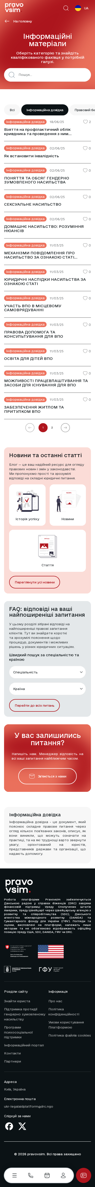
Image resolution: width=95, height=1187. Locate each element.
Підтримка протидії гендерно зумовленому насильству (24, 1014)
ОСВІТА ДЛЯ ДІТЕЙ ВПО (28, 359)
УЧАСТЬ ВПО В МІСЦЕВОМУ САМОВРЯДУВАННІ (32, 308)
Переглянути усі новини (34, 582)
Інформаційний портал (24, 1045)
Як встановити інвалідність (31, 156)
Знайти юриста (17, 1001)
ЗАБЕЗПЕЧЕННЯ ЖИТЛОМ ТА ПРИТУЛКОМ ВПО (34, 409)
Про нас (55, 1001)
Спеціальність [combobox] (25, 672)
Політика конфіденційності (63, 1011)
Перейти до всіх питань (34, 705)
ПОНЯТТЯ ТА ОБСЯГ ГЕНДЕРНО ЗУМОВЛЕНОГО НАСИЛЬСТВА (36, 180)
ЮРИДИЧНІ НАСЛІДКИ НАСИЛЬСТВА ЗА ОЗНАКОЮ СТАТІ (45, 281)
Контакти (12, 1053)
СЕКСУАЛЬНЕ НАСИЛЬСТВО (32, 204)
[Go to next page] (65, 427)
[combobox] (53, 75)
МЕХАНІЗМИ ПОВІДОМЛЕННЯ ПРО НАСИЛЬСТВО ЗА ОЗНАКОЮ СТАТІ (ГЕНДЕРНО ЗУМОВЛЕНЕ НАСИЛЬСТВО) (45, 255)
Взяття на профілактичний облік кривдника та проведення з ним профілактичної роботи (37, 132)
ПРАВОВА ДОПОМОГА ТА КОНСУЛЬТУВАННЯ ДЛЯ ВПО (33, 334)
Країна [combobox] (19, 689)
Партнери (12, 1061)
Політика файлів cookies (69, 1035)
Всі (12, 110)
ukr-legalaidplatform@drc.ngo (28, 1106)
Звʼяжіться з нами (52, 776)
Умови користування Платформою (66, 1024)
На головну (22, 21)
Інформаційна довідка (44, 110)
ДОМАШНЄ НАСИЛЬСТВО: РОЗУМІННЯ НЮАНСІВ (44, 229)
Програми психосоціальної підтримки (18, 1032)
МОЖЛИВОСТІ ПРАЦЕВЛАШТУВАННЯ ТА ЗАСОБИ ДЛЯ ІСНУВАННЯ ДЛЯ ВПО (46, 383)
